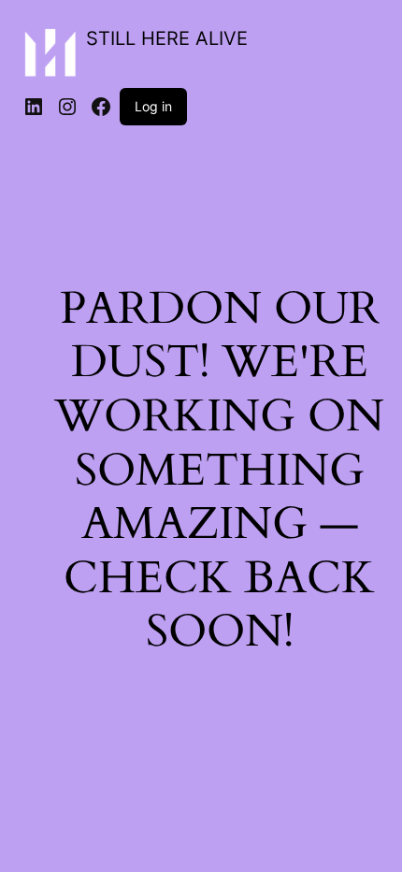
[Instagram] (67, 106)
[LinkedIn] (33, 106)
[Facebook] (101, 106)
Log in (153, 106)
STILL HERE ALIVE (167, 38)
